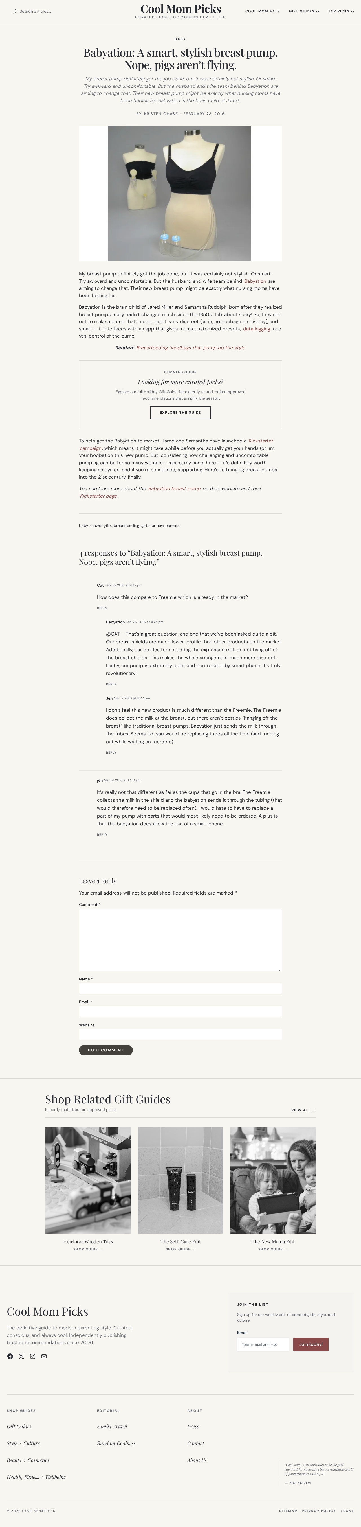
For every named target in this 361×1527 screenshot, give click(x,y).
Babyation (255, 281)
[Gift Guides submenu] (317, 11)
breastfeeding (126, 525)
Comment (90, 904)
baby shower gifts (95, 525)
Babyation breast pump (174, 488)
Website (86, 1025)
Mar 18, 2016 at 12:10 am (122, 780)
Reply (102, 608)
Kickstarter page (98, 496)
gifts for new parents (160, 525)
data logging (256, 329)
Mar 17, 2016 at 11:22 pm (132, 698)
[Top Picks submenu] (352, 11)
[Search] (15, 11)
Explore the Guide (185, 414)
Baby (181, 39)
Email (85, 1001)
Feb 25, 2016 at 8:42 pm (123, 585)
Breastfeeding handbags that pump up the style (190, 348)
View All (303, 1110)
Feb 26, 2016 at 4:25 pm (145, 622)
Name (86, 979)
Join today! (311, 1344)
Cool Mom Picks (180, 8)
